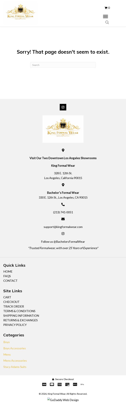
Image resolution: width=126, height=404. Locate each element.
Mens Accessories (15, 360)
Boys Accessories (14, 348)
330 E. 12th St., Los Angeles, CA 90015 (63, 197)
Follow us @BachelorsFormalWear (63, 241)
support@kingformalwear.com (63, 227)
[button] (105, 16)
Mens (7, 354)
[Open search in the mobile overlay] (107, 21)
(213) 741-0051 (63, 212)
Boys (6, 342)
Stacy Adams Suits (14, 367)
